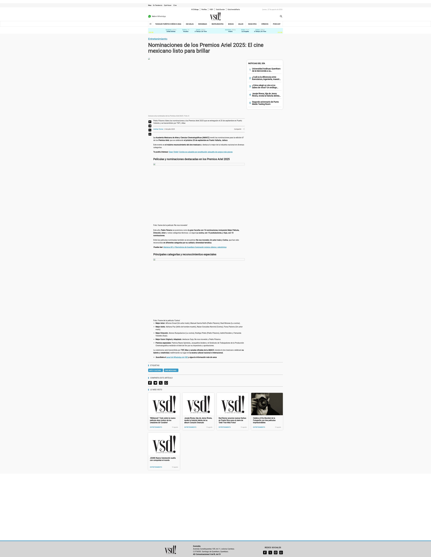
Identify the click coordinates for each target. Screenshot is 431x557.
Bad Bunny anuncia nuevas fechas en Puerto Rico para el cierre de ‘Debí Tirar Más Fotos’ (232, 420)
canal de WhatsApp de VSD (177, 357)
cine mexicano (170, 370)
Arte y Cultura (155, 370)
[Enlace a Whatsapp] (281, 552)
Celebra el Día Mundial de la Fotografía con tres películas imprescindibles (264, 420)
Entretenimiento (156, 427)
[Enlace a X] (270, 552)
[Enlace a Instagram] (275, 552)
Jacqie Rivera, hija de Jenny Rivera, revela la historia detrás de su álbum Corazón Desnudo (198, 420)
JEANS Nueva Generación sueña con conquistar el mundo (163, 459)
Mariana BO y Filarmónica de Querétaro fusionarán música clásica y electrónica (194, 247)
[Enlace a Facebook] (265, 552)
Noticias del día (256, 63)
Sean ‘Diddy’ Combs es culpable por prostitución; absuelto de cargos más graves (201, 152)
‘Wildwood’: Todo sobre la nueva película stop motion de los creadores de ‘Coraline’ (162, 420)
